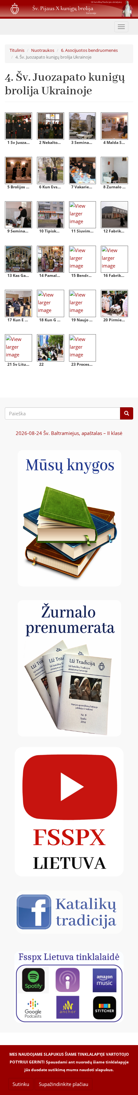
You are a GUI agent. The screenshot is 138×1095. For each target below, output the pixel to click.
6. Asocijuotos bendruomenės (89, 50)
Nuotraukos (42, 50)
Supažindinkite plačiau (63, 1084)
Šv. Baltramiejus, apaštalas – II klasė (69, 433)
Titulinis (17, 50)
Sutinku (21, 1084)
